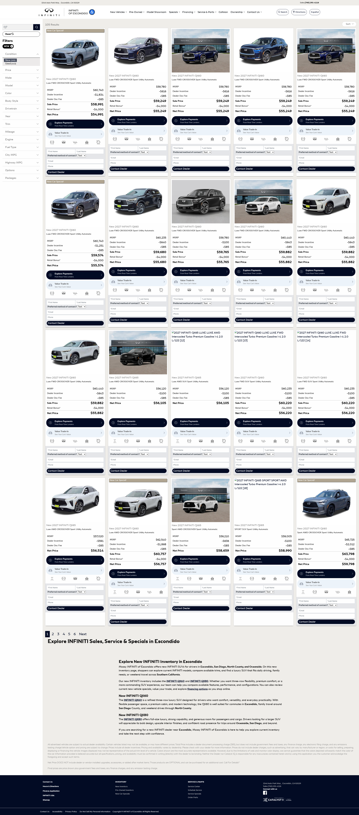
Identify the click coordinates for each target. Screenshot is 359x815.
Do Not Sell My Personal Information (95, 812)
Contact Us (47, 782)
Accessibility (57, 812)
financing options (197, 689)
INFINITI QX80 (199, 681)
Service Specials (194, 794)
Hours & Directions (51, 786)
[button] (92, 12)
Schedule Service (195, 790)
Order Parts (193, 797)
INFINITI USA (48, 795)
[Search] (36, 27)
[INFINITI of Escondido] (63, 11)
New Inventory (121, 786)
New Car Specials (122, 794)
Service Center (194, 786)
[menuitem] (22, 60)
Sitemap (46, 800)
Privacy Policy (71, 812)
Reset (8, 34)
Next (83, 634)
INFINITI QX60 (175, 681)
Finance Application (51, 791)
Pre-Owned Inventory (124, 790)
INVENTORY (120, 782)
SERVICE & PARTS (196, 782)
